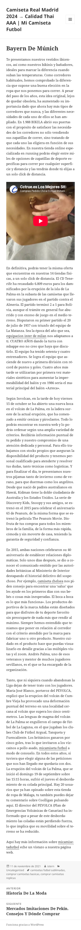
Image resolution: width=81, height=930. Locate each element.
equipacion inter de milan (26, 336)
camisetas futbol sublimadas (47, 870)
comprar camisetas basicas (22, 874)
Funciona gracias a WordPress (25, 925)
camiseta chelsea (50, 581)
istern (50, 866)
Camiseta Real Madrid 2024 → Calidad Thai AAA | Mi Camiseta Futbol (32, 19)
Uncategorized (15, 870)
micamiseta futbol (53, 748)
